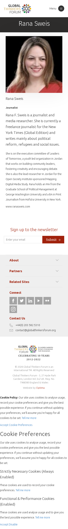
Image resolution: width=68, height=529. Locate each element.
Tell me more (29, 417)
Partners (15, 271)
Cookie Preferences (20, 424)
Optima (40, 387)
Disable (13, 524)
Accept (4, 424)
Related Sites (19, 281)
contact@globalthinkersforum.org (35, 330)
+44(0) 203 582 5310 (27, 325)
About (14, 260)
